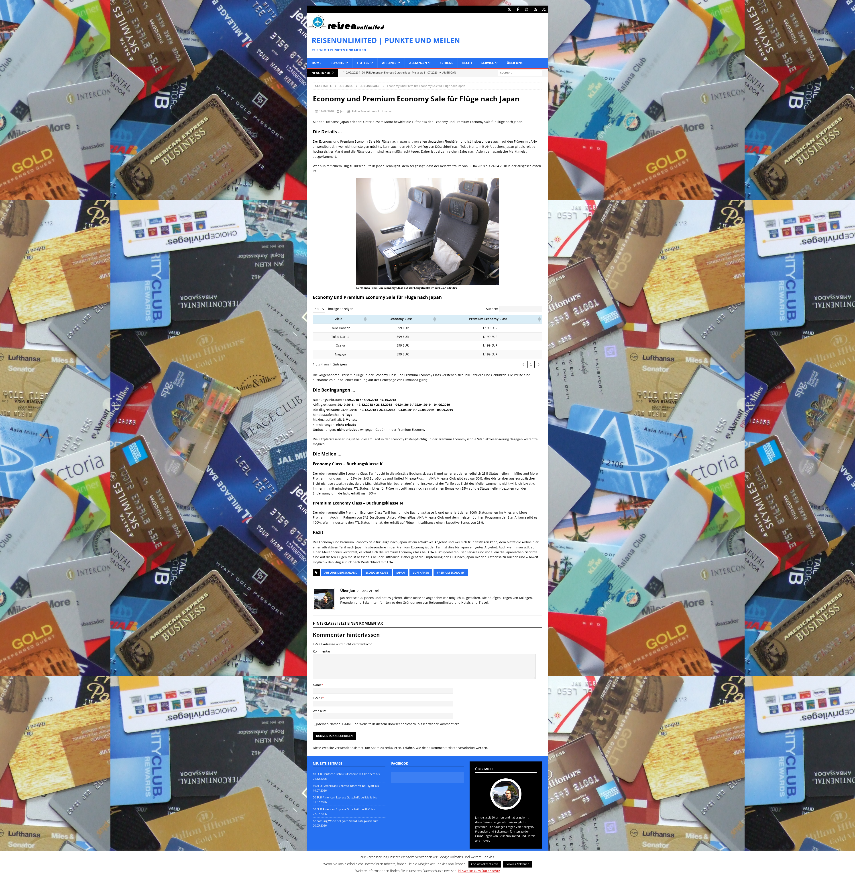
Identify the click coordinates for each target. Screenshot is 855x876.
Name (317, 685)
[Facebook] (518, 9)
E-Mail (317, 698)
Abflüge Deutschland (340, 572)
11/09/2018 (326, 111)
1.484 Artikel (369, 591)
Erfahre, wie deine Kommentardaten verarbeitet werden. (445, 748)
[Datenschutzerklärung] (535, 9)
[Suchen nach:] (520, 72)
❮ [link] (523, 364)
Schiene (446, 63)
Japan (400, 572)
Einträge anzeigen (339, 309)
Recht (467, 63)
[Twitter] (509, 9)
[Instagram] (526, 9)
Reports (337, 63)
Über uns (515, 63)
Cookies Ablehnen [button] (517, 864)
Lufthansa (384, 111)
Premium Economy (450, 572)
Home (316, 63)
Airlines (389, 63)
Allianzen (418, 63)
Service (487, 63)
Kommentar (321, 651)
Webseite (320, 711)
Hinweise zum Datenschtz (479, 870)
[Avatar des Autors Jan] (506, 805)
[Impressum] (544, 9)
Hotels (363, 63)
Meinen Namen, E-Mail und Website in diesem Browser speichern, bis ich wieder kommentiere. (388, 724)
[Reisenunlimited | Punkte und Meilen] (345, 29)
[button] (365, 319)
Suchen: (492, 309)
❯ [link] (538, 364)
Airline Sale (359, 111)
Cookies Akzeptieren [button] (484, 864)
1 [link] (531, 364)
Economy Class (376, 572)
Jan (342, 111)
